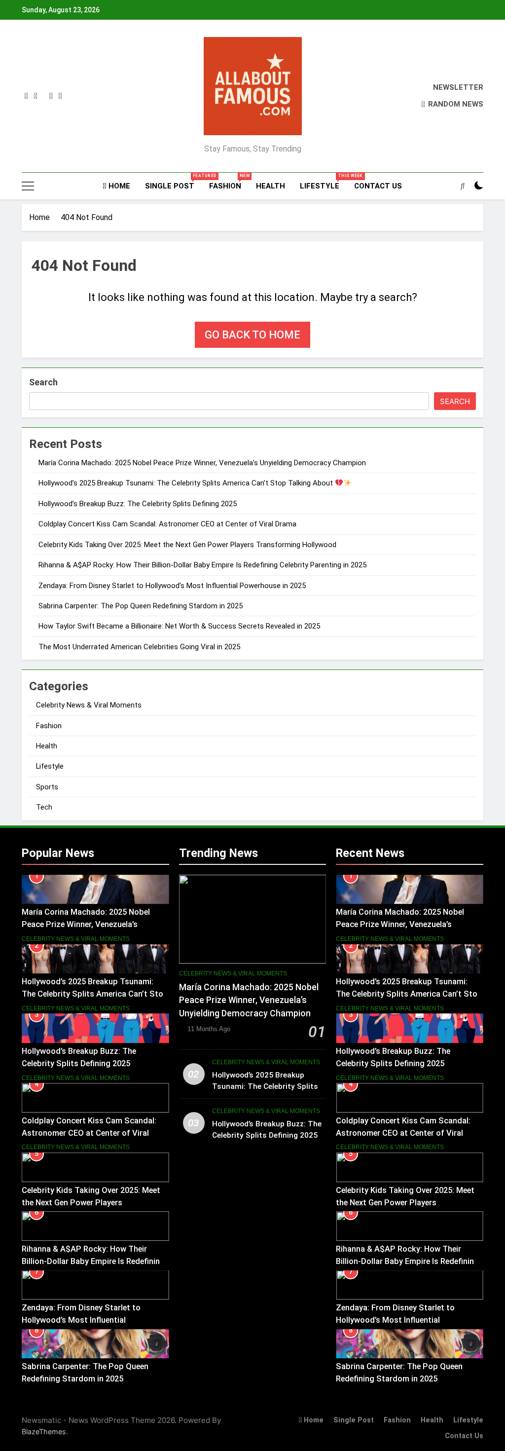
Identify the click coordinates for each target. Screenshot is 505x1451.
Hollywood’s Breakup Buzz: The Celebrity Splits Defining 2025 (137, 503)
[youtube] (60, 96)
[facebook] (26, 96)
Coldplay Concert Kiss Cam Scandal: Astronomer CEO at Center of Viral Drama (167, 524)
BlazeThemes (44, 1431)
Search (43, 382)
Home (118, 186)
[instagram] (35, 96)
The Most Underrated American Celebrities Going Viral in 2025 (139, 646)
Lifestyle (323, 181)
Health (270, 186)
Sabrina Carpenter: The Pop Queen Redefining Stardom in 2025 (140, 605)
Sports (47, 786)
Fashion (229, 181)
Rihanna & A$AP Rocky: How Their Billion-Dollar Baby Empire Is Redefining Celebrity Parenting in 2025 (202, 564)
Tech (44, 807)
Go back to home (252, 335)
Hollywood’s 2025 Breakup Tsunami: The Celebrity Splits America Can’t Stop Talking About (186, 483)
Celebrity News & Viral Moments (89, 705)
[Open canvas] (28, 186)
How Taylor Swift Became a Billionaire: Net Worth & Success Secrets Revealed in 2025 (179, 626)
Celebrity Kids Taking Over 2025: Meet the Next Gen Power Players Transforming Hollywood (187, 544)
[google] (51, 96)
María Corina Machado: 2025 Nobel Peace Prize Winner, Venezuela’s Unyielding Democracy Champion (202, 462)
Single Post (173, 181)
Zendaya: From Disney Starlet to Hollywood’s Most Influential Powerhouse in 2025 (172, 585)
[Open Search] (463, 185)
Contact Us (378, 186)
